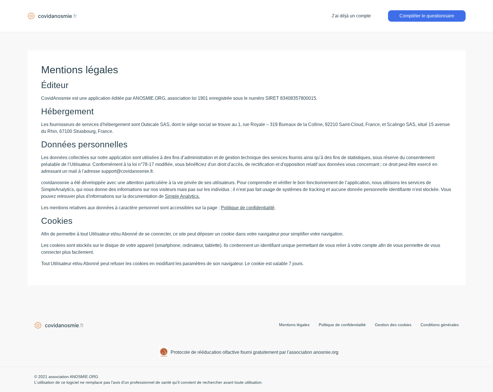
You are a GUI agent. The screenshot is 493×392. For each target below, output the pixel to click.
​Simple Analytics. (182, 196)
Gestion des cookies (393, 324)
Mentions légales (294, 324)
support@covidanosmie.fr (127, 171)
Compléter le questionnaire (426, 15)
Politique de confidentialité (247, 207)
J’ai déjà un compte (351, 15)
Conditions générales (440, 324)
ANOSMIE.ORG (84, 376)
